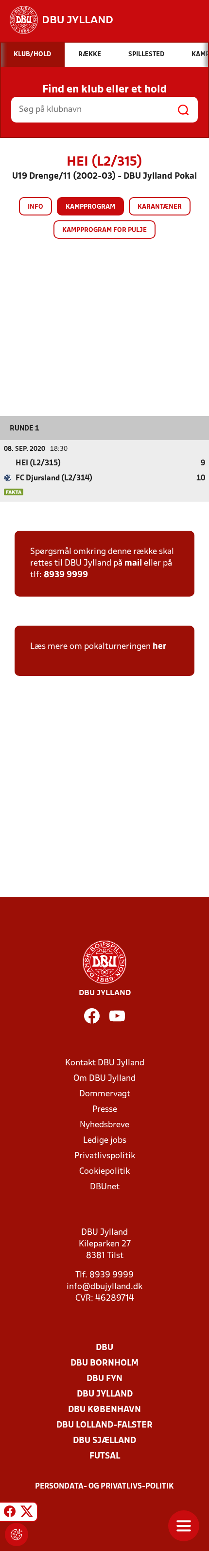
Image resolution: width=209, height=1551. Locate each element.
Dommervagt (104, 1094)
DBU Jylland (105, 1394)
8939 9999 (66, 575)
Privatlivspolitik (104, 1156)
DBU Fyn (104, 1379)
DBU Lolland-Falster (104, 1425)
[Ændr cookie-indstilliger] (16, 1534)
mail (133, 563)
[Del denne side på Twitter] (26, 1513)
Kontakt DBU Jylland (104, 1063)
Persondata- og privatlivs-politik (104, 1486)
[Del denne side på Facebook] (10, 1513)
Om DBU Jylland (104, 1079)
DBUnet (105, 1187)
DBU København (104, 1410)
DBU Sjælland (104, 1441)
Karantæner (160, 207)
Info (35, 207)
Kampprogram (90, 207)
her (159, 647)
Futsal (104, 1456)
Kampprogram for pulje (104, 230)
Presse (104, 1110)
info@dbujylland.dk (104, 1287)
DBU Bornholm (104, 1363)
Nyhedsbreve (104, 1125)
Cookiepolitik (104, 1171)
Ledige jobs (104, 1140)
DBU (104, 1348)
